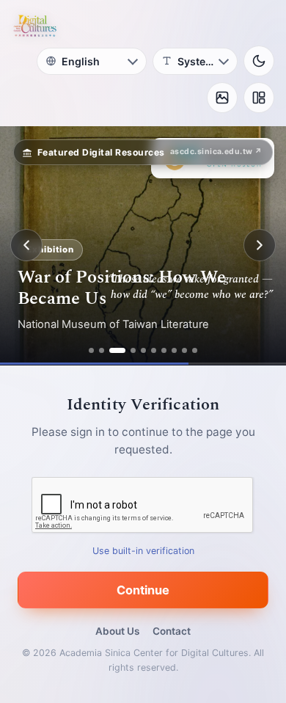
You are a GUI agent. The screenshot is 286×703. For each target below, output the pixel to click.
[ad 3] (117, 350)
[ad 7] (163, 350)
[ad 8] (174, 350)
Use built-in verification (143, 550)
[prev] (26, 245)
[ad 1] (91, 350)
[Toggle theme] (258, 60)
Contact (172, 631)
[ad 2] (101, 350)
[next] (259, 245)
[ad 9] (184, 350)
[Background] (222, 97)
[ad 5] (143, 350)
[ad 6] (153, 350)
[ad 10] (194, 350)
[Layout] (258, 97)
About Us (117, 631)
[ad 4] (133, 350)
